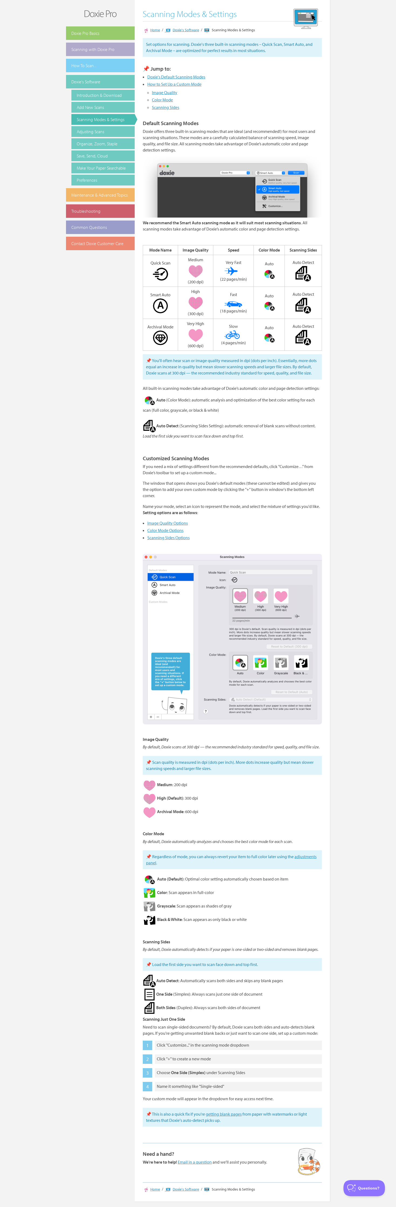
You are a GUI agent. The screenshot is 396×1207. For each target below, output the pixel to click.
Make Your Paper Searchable (101, 168)
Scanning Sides (165, 107)
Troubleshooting (85, 211)
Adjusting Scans (90, 131)
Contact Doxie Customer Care (97, 243)
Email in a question (195, 1162)
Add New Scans (90, 107)
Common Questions (89, 227)
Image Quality (164, 92)
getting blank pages (224, 1114)
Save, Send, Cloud (92, 156)
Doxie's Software (85, 81)
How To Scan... (83, 65)
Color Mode (162, 99)
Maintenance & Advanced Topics (99, 195)
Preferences (87, 180)
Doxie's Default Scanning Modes (176, 77)
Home (155, 29)
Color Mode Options (165, 530)
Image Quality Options (167, 523)
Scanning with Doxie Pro (92, 49)
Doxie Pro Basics (85, 33)
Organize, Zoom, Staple (97, 143)
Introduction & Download (99, 95)
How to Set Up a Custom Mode (174, 84)
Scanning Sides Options (168, 537)
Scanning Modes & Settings (100, 119)
